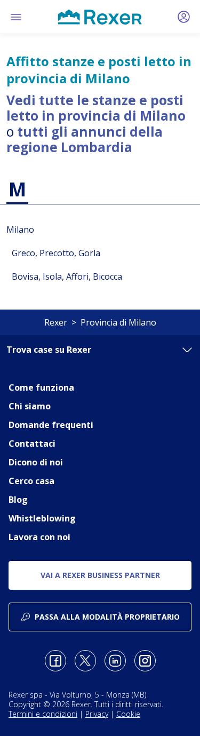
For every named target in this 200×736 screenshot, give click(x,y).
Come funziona (41, 387)
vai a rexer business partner (100, 575)
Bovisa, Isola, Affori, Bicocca (67, 276)
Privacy (96, 714)
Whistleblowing (42, 518)
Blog (18, 499)
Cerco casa (31, 481)
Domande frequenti (51, 425)
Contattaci (32, 443)
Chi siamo (30, 406)
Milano (20, 229)
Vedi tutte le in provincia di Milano (96, 107)
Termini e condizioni (43, 714)
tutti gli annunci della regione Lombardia (84, 139)
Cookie (128, 714)
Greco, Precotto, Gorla (56, 253)
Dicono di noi (36, 462)
